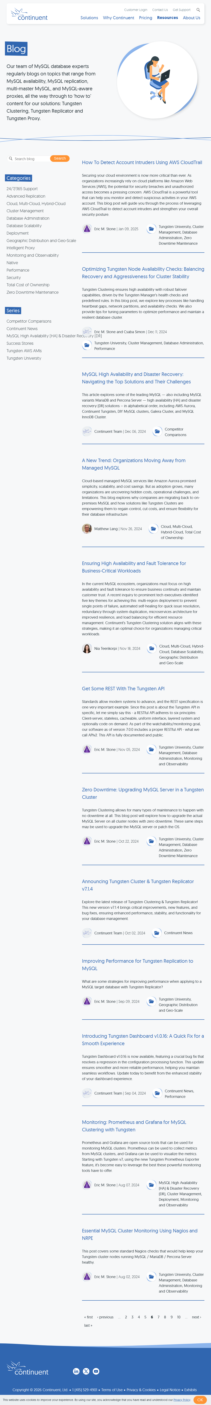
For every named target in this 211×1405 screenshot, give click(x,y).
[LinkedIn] (76, 1371)
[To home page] (27, 1368)
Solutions (89, 18)
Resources (167, 18)
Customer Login (135, 9)
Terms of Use (112, 1389)
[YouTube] (96, 1371)
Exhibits (190, 1389)
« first (88, 1317)
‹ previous (105, 1317)
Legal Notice (170, 1389)
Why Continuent (118, 18)
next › (196, 1317)
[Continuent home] (29, 13)
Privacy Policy (181, 1400)
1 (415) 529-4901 (84, 1389)
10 (179, 1317)
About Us (191, 18)
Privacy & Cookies (141, 1389)
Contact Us (160, 9)
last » (88, 1325)
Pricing (145, 18)
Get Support (181, 9)
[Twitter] (86, 1371)
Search (197, 10)
